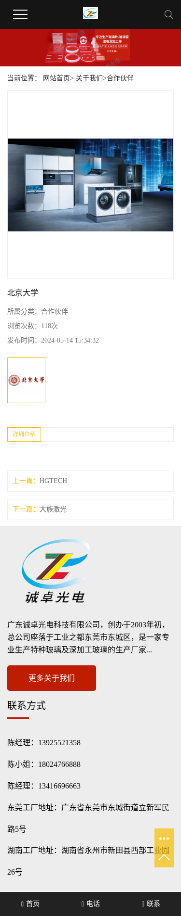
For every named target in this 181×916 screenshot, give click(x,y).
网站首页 (56, 78)
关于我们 (89, 78)
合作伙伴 (120, 78)
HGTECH (53, 480)
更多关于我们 (51, 678)
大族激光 (53, 509)
